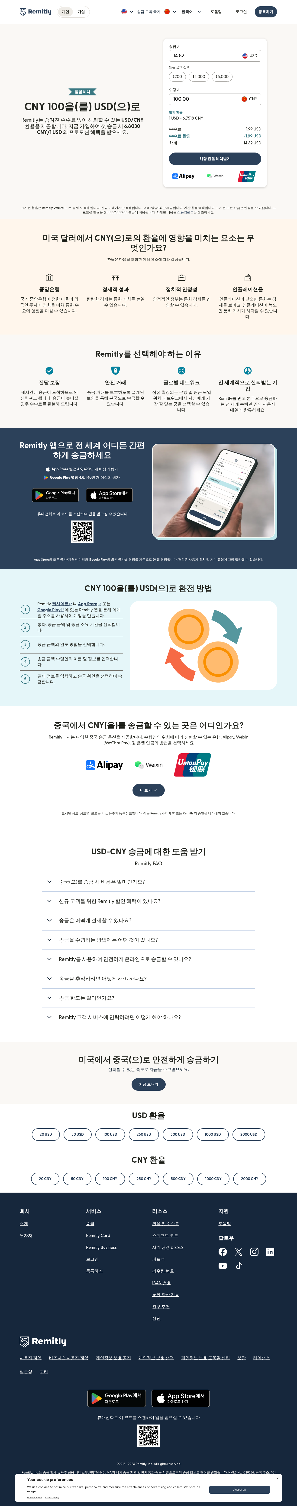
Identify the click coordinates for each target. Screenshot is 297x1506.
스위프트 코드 (165, 1236)
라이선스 (261, 1358)
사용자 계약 (31, 1358)
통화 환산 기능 (165, 1295)
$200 (177, 77)
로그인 (241, 12)
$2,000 (199, 77)
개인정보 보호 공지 (113, 1358)
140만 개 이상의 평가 (85, 478)
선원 (156, 1319)
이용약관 (185, 212)
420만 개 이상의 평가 (85, 469)
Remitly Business (101, 1247)
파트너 (158, 1259)
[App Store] (109, 495)
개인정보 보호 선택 (156, 1358)
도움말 (216, 12)
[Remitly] (35, 12)
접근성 (26, 1372)
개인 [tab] (65, 12)
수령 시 (175, 90)
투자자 (26, 1236)
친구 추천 (161, 1307)
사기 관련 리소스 (167, 1247)
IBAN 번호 (161, 1283)
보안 (241, 1358)
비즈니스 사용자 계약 (68, 1358)
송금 (90, 1224)
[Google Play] (55, 495)
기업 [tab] (81, 12)
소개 (24, 1224)
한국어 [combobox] (187, 12)
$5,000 (222, 77)
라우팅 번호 (163, 1271)
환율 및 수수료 (165, 1224)
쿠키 (44, 1372)
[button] (127, 12)
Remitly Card (98, 1236)
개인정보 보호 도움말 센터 (205, 1358)
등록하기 (265, 12)
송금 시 (175, 47)
